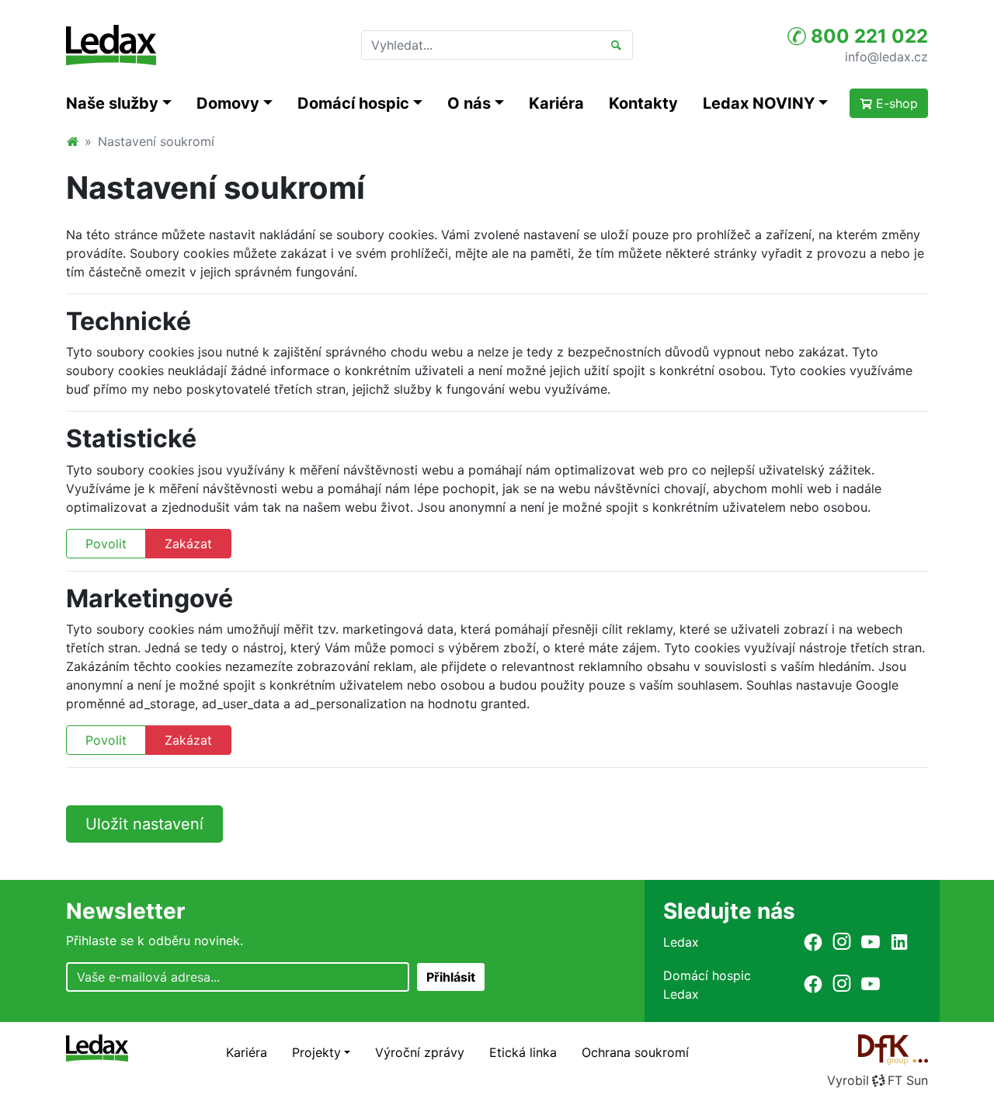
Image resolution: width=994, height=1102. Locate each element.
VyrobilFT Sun (877, 1080)
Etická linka (523, 1052)
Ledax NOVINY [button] (759, 103)
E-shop (895, 103)
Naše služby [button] (112, 103)
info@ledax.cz (886, 56)
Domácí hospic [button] (353, 103)
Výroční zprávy (419, 1052)
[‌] (813, 941)
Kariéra (556, 103)
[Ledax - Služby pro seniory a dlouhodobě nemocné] (72, 141)
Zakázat (188, 543)
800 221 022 (867, 36)
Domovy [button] (227, 103)
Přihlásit (450, 977)
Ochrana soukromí (635, 1052)
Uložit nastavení (144, 824)
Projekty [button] (316, 1052)
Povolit (106, 543)
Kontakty (643, 103)
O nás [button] (469, 103)
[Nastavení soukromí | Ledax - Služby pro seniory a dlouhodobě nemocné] (111, 45)
